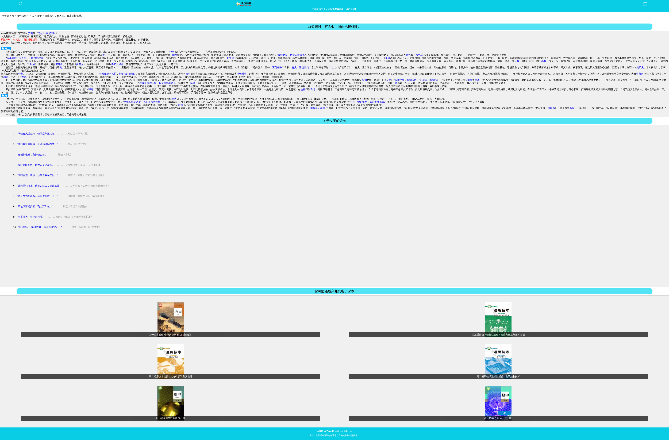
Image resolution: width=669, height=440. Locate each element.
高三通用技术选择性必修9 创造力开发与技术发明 (498, 334)
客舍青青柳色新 (167, 83)
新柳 (572, 108)
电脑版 (320, 431)
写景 (20, 73)
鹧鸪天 (640, 67)
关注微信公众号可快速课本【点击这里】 (334, 9)
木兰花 (419, 55)
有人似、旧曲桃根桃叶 (31, 58)
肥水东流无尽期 (132, 102)
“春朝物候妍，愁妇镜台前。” (32, 154)
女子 (39, 15)
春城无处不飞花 (107, 73)
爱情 (312, 89)
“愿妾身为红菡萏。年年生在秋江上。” (37, 196)
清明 (188, 73)
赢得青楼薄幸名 (378, 102)
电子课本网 (8, 15)
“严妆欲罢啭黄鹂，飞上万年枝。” (35, 206)
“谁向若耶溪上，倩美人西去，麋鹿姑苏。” (40, 185)
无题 (23, 77)
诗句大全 (21, 15)
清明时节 (242, 73)
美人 (61, 67)
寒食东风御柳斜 (127, 73)
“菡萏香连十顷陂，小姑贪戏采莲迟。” (37, 175)
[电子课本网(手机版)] (334, 3)
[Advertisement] (334, 261)
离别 (364, 80)
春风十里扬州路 (300, 67)
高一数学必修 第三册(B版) (498, 418)
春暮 (543, 61)
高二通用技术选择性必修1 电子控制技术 (498, 376)
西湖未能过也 (297, 55)
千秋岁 (31, 64)
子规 (516, 61)
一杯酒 (191, 83)
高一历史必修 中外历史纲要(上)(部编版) (170, 334)
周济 (174, 99)
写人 (31, 15)
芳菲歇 (59, 64)
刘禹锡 (423, 80)
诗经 (388, 80)
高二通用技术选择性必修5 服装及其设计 (170, 376)
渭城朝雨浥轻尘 (147, 83)
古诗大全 (339, 431)
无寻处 (120, 64)
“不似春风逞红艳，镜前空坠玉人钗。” (37, 133)
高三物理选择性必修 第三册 (171, 418)
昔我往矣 (399, 80)
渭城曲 (551, 108)
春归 (113, 64)
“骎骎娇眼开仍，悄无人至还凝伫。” (36, 165)
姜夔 (30, 33)
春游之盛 (283, 55)
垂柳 (469, 80)
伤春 (303, 89)
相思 (5, 77)
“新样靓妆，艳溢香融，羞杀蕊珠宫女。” (40, 227)
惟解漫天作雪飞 (318, 108)
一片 (395, 83)
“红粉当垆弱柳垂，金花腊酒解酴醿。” (37, 144)
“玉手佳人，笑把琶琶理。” (31, 216)
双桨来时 (12, 58)
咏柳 (180, 105)
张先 (408, 55)
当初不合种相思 (151, 102)
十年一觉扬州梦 (358, 102)
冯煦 (171, 52)
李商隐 (639, 73)
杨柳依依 (412, 80)
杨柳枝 (433, 80)
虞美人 (79, 64)
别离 (477, 80)
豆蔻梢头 (277, 67)
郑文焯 (230, 58)
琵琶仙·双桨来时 (47, 33)
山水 (174, 55)
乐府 (387, 58)
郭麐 (90, 89)
